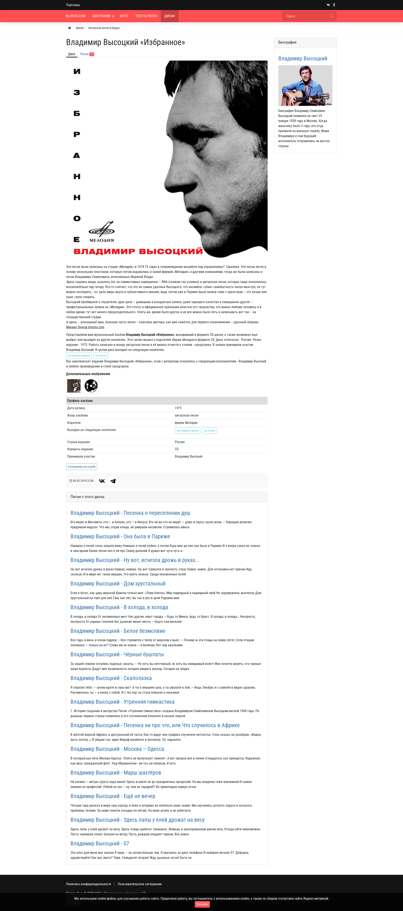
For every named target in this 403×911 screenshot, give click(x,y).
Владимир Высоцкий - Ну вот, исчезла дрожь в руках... (135, 560)
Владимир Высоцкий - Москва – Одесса (117, 749)
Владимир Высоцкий (302, 58)
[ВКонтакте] (102, 481)
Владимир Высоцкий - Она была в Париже (120, 536)
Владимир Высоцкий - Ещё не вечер (113, 796)
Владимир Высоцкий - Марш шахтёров (116, 772)
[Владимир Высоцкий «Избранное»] (74, 386)
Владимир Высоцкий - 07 (100, 843)
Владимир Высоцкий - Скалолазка (111, 678)
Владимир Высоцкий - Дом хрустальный (118, 583)
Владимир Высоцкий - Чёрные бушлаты (117, 654)
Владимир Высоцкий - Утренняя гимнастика (123, 701)
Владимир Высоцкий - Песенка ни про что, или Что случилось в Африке (155, 725)
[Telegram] (113, 481)
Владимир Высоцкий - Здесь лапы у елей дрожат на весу (138, 819)
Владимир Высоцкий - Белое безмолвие (118, 631)
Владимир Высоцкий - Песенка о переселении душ (130, 513)
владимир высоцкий (82, 466)
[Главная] (69, 28)
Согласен (202, 904)
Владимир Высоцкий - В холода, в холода (119, 607)
